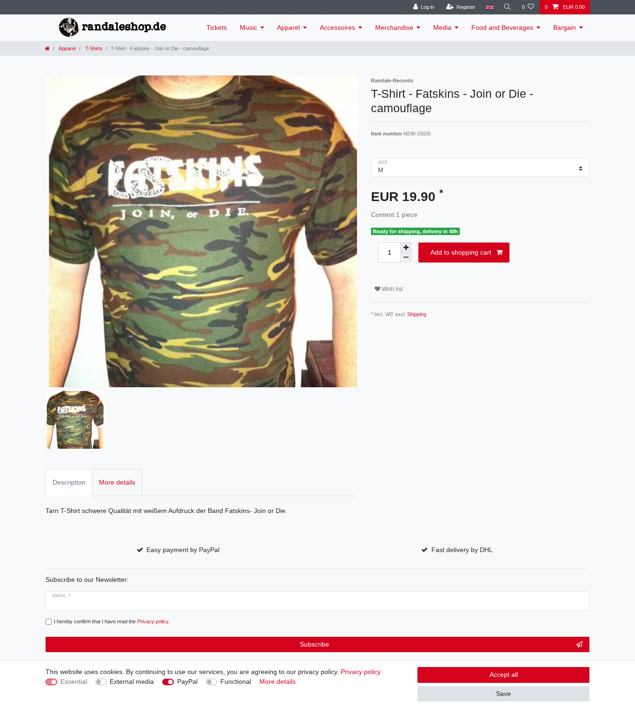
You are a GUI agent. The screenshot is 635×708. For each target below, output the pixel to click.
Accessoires (337, 27)
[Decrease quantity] (405, 258)
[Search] (507, 7)
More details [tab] (117, 482)
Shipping (416, 314)
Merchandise (394, 27)
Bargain (564, 27)
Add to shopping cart (460, 252)
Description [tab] (69, 482)
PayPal (187, 681)
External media (132, 681)
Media (442, 27)
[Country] (489, 7)
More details (277, 681)
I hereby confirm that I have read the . (112, 621)
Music (248, 27)
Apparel (288, 27)
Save (503, 693)
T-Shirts (93, 48)
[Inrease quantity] (405, 248)
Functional (235, 681)
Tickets (216, 27)
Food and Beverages (502, 27)
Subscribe (314, 644)
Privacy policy (361, 671)
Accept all (503, 674)
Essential (73, 681)
